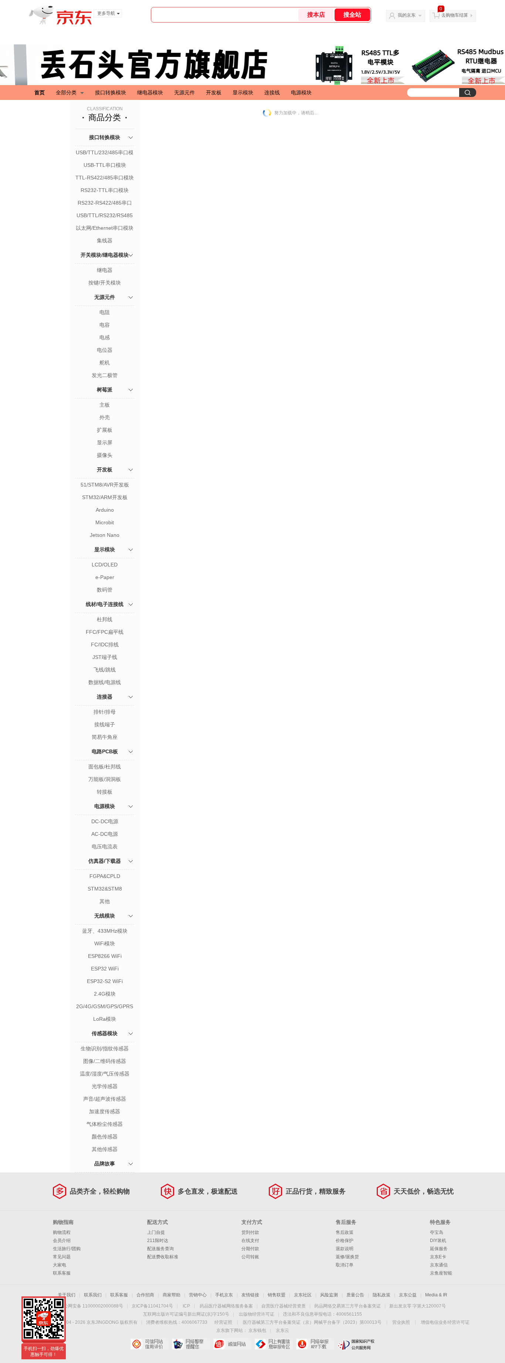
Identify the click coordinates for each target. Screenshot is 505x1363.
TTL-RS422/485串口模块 (104, 178)
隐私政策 (381, 1295)
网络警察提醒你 (191, 1344)
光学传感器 (105, 1086)
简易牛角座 (105, 737)
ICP (186, 1306)
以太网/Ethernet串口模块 (104, 228)
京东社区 (303, 1295)
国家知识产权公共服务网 (356, 1344)
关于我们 (66, 1295)
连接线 (272, 92)
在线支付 (250, 1240)
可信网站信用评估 (149, 1344)
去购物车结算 (454, 15)
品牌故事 (104, 1164)
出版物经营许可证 (256, 1314)
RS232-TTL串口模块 (105, 190)
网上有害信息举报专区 (273, 1344)
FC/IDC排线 (105, 644)
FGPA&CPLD (104, 876)
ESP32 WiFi (105, 969)
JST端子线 (104, 657)
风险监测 (329, 1295)
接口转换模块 (110, 92)
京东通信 (439, 1265)
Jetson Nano (104, 535)
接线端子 (104, 724)
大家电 (59, 1265)
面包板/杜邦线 (104, 767)
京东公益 (408, 1295)
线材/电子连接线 (104, 604)
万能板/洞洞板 (104, 779)
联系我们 (93, 1295)
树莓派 (104, 390)
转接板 (104, 792)
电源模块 (301, 92)
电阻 (104, 312)
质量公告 (355, 1295)
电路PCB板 (105, 751)
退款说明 (344, 1248)
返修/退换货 (347, 1256)
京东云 (282, 1330)
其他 (104, 901)
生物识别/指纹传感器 (105, 1048)
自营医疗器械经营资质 (283, 1306)
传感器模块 (105, 1033)
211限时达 (157, 1240)
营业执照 (401, 1322)
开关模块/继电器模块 (105, 255)
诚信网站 (232, 1344)
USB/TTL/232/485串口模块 (104, 153)
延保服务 (439, 1248)
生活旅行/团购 (67, 1248)
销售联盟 (276, 1295)
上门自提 (156, 1232)
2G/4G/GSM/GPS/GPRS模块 (104, 1007)
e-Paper (104, 577)
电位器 (104, 350)
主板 (104, 405)
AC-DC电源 (104, 834)
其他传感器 (105, 1149)
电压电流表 (105, 846)
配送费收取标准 (162, 1256)
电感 (104, 337)
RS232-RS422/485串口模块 (105, 203)
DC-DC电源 (104, 821)
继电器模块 (150, 92)
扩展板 (104, 430)
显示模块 (243, 92)
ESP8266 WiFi (105, 956)
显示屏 (104, 442)
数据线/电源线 (104, 682)
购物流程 (62, 1232)
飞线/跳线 (105, 670)
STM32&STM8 (105, 889)
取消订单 (344, 1265)
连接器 (104, 697)
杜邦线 (104, 619)
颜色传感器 (105, 1137)
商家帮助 (171, 1295)
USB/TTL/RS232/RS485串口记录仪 (105, 216)
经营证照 (223, 1322)
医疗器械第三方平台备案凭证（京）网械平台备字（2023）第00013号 (312, 1322)
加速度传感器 (104, 1111)
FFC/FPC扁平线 (104, 632)
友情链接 (250, 1295)
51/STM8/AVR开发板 (105, 485)
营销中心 (198, 1295)
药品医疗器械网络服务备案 (226, 1306)
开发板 (213, 92)
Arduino (105, 510)
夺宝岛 (436, 1232)
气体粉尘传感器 (105, 1124)
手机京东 (224, 1295)
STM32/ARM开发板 (105, 497)
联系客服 (62, 1273)
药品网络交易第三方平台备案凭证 (347, 1306)
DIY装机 (438, 1240)
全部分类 (66, 92)
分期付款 (250, 1248)
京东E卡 (438, 1256)
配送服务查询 (160, 1248)
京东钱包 (257, 1330)
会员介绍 (62, 1240)
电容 (104, 325)
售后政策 (344, 1232)
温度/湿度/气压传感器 (104, 1074)
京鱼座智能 (441, 1273)
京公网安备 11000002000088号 (91, 1306)
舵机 (104, 363)
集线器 (104, 240)
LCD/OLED (105, 565)
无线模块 (104, 916)
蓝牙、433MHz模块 (105, 931)
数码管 (104, 590)
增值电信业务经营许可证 (445, 1322)
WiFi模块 (104, 943)
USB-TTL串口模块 (105, 165)
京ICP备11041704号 (152, 1306)
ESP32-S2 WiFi (105, 981)
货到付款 (250, 1232)
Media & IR (436, 1295)
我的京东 (407, 15)
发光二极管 (105, 375)
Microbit (104, 522)
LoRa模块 (104, 1019)
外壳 (104, 417)
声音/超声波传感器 (104, 1099)
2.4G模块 (105, 994)
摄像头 (104, 455)
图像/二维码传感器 (104, 1061)
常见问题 (62, 1256)
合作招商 (145, 1295)
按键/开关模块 (104, 283)
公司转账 (250, 1256)
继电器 (104, 270)
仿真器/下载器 (104, 861)
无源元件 (184, 92)
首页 (39, 92)
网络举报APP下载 (315, 1344)
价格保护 (344, 1240)
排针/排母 (105, 712)
